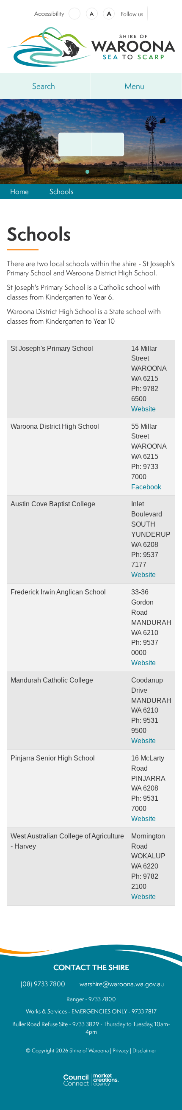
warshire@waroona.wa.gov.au (122, 983)
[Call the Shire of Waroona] (107, 144)
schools (62, 191)
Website (143, 409)
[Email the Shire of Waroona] (75, 144)
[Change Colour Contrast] (74, 13)
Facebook (146, 487)
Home (19, 191)
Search (43, 86)
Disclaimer (144, 1050)
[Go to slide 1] (87, 172)
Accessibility (49, 13)
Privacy (121, 1050)
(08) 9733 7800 (43, 983)
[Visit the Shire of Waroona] (91, 46)
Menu (134, 86)
